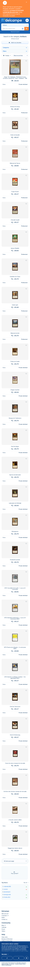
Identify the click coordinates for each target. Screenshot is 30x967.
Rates (3, 917)
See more (4, 954)
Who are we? (5, 913)
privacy (12, 963)
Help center (5, 937)
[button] (22, 28)
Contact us (4, 919)
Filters (4, 51)
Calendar (4, 927)
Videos (3, 931)
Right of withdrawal (6, 965)
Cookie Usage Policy (20, 963)
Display (7, 55)
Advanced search (15, 31)
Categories (6, 47)
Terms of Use (5, 963)
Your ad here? (14, 873)
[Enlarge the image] (15, 67)
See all (25, 882)
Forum (3, 929)
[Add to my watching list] (26, 61)
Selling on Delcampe (7, 941)
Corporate (4, 915)
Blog (3, 925)
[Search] (26, 28)
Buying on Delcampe (7, 939)
